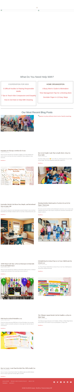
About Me (31, 381)
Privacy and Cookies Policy (19, 381)
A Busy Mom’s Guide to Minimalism (55, 89)
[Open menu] (37, 7)
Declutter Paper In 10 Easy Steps (55, 97)
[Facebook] (54, 382)
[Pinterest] (64, 382)
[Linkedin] (67, 382)
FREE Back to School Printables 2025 (11, 318)
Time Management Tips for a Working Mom (55, 93)
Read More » (3, 160)
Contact (11, 383)
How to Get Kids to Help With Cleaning (18, 100)
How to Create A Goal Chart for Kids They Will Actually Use (18, 368)
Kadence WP (49, 388)
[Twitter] (57, 382)
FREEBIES (5, 383)
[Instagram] (60, 382)
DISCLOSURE (6, 381)
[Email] (70, 382)
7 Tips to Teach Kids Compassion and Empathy (18, 96)
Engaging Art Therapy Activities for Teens (13, 151)
